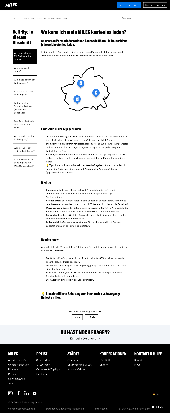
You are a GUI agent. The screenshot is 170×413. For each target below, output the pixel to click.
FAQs (137, 364)
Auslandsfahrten (76, 369)
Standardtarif (43, 360)
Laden (32, 18)
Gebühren (42, 373)
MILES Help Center (20, 18)
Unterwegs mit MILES (79, 364)
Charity (103, 364)
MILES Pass (43, 364)
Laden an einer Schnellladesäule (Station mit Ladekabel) (23, 108)
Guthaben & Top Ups (48, 369)
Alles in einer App (18, 360)
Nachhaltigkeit (16, 378)
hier (57, 297)
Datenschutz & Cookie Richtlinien (65, 408)
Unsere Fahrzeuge (18, 364)
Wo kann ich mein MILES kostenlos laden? (23, 56)
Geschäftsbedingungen (21, 408)
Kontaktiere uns (155, 5)
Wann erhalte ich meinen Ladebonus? (24, 149)
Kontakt (138, 360)
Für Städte (105, 360)
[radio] (77, 317)
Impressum (101, 408)
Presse (12, 373)
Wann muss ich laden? (21, 70)
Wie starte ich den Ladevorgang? (23, 93)
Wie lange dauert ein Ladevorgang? (24, 81)
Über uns (13, 369)
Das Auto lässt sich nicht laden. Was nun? (24, 124)
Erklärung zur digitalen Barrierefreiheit (140, 408)
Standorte (73, 360)
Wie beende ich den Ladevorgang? (24, 138)
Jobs (10, 383)
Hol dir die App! (129, 5)
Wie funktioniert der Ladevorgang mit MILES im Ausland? (24, 162)
